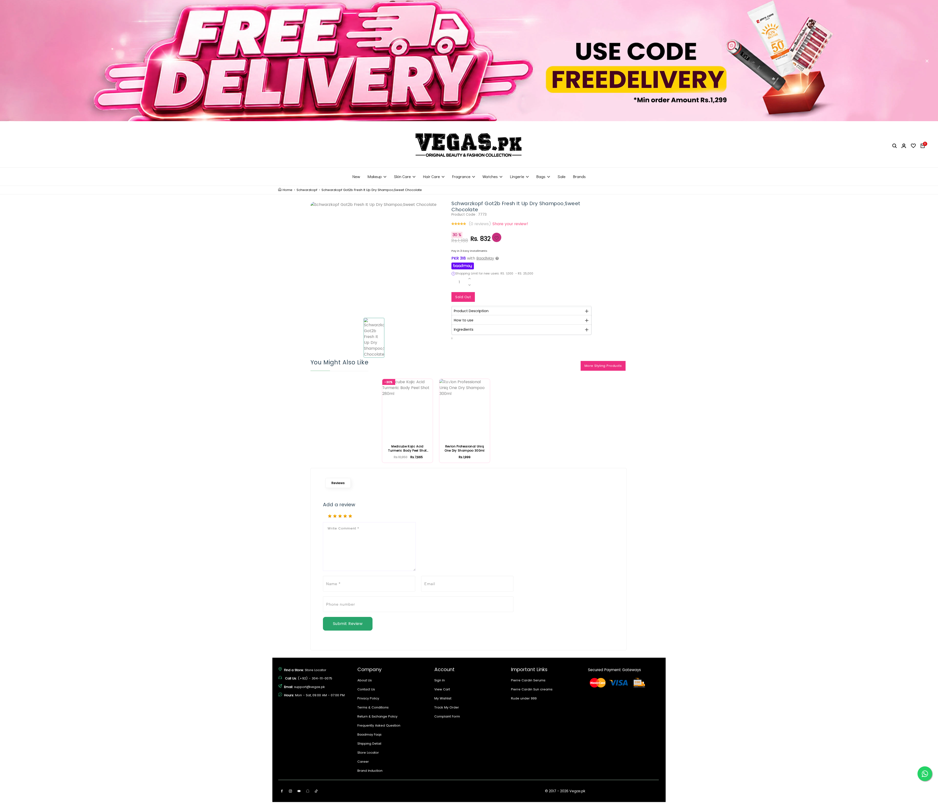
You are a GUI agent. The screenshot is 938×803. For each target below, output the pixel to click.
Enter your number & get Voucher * (458, 440)
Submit (469, 469)
